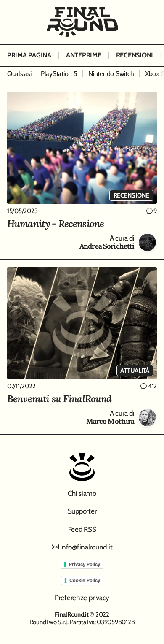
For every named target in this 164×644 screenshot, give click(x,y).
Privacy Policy (84, 564)
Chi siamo (82, 493)
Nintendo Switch (111, 74)
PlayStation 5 (59, 74)
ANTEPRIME (83, 55)
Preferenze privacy (82, 597)
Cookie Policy (84, 580)
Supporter (82, 511)
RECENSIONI (134, 55)
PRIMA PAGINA (29, 55)
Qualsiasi (19, 74)
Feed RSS (82, 529)
